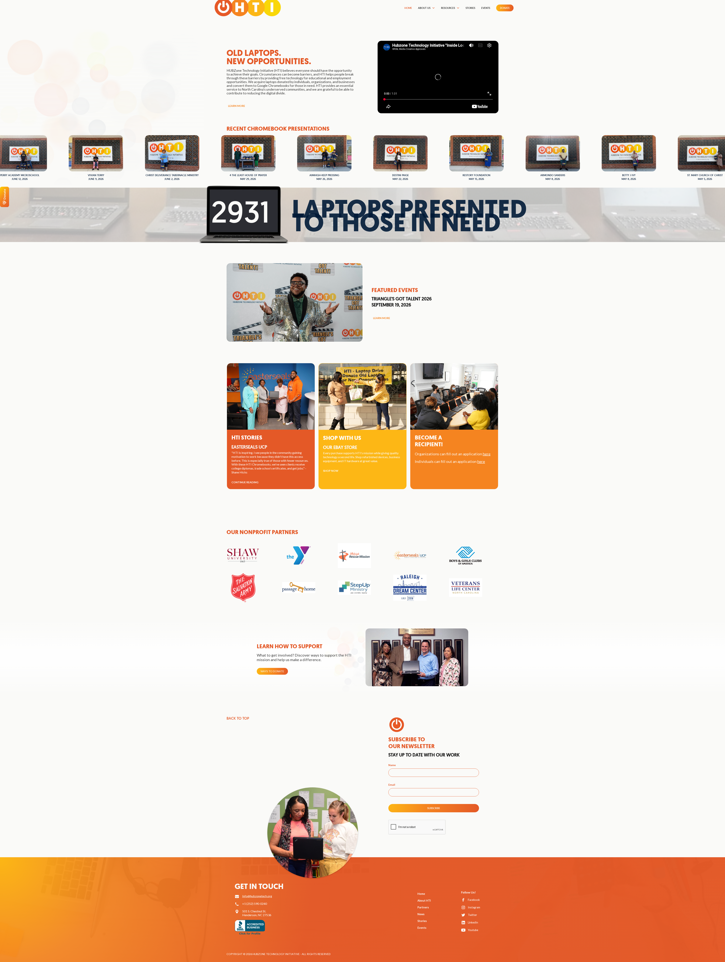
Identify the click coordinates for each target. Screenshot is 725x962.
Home (408, 8)
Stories (470, 8)
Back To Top (238, 718)
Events (485, 8)
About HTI (424, 900)
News (420, 914)
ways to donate (272, 671)
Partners (423, 907)
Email (391, 784)
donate (505, 8)
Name (392, 765)
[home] (247, 9)
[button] (426, 8)
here (481, 461)
